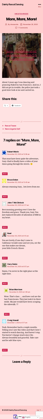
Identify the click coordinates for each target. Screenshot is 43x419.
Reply (5, 174)
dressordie (14, 24)
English (27, 417)
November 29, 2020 (30, 24)
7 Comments (23, 28)
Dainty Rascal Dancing (12, 4)
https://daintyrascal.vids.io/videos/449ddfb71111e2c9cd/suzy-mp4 (21, 55)
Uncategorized (21, 14)
